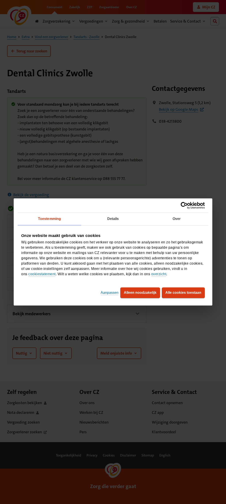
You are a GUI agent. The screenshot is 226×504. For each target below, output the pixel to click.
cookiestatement (42, 274)
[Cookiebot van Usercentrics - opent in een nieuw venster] (185, 205)
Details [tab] (113, 219)
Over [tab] (177, 219)
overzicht (158, 274)
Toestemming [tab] (49, 219)
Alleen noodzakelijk (140, 293)
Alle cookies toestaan (183, 293)
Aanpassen (110, 293)
